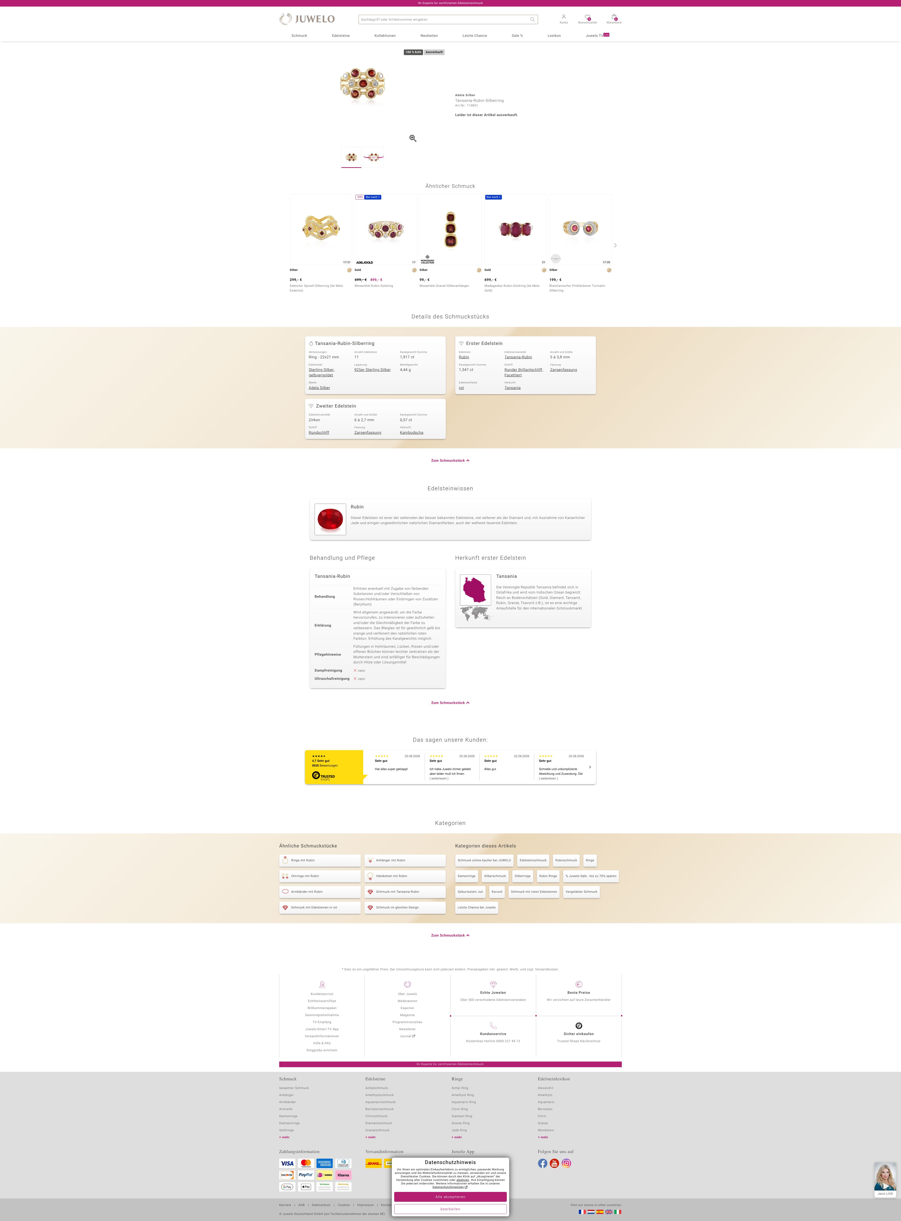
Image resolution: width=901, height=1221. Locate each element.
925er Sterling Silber (372, 370)
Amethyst (545, 1095)
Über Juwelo (407, 994)
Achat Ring (460, 1088)
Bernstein (545, 1109)
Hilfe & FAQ (322, 1043)
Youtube (554, 1163)
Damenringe (467, 876)
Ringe (590, 860)
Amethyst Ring (463, 1095)
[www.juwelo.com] (608, 1212)
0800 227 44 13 (508, 1041)
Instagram (566, 1163)
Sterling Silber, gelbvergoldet (322, 372)
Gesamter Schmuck (294, 1088)
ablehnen (463, 1180)
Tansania (512, 388)
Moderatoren (407, 1001)
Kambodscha (412, 432)
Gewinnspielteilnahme (322, 1015)
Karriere (285, 1205)
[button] (563, 19)
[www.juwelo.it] (617, 1212)
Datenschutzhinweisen (448, 1187)
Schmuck (299, 35)
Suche (533, 19)
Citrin (542, 1116)
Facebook (542, 1163)
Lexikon (554, 35)
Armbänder (287, 1102)
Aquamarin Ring (464, 1102)
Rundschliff (319, 432)
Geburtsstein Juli (470, 892)
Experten (407, 1008)
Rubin (464, 357)
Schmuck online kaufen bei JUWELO (484, 860)
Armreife (286, 1109)
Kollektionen (385, 35)
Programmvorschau (408, 1022)
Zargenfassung (563, 370)
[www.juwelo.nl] (591, 1212)
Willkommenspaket (321, 1008)
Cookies (344, 1205)
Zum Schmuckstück (448, 460)
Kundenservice (322, 994)
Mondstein (546, 1130)
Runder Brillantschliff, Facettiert (523, 372)
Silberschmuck (495, 876)
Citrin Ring (460, 1109)
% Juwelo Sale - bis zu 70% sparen (591, 876)
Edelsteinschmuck (533, 860)
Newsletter (407, 1029)
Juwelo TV (597, 35)
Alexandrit (546, 1088)
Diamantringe (289, 1123)
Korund (497, 892)
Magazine (407, 1015)
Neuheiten (429, 35)
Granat (543, 1123)
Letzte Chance (475, 35)
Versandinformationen (322, 1036)
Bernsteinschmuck (380, 1109)
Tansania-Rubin (518, 357)
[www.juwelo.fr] (582, 1212)
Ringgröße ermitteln (322, 1050)
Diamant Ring (462, 1116)
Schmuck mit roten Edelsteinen (534, 892)
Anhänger (286, 1095)
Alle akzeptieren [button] (450, 1197)
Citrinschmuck (377, 1116)
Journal (406, 1036)
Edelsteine (341, 35)
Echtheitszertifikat (322, 1001)
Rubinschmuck (566, 860)
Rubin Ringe (548, 876)
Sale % (517, 35)
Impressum (365, 1205)
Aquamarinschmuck (381, 1102)
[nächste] (614, 245)
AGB (301, 1205)
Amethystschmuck (380, 1095)
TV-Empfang (322, 1022)
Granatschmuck (378, 1130)
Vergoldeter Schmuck (581, 892)
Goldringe (286, 1130)
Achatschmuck (377, 1088)
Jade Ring (459, 1130)
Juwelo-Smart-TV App (322, 1029)
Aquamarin (546, 1102)
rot (461, 388)
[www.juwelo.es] (599, 1212)
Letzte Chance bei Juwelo (477, 907)
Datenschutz (321, 1205)
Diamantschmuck (379, 1123)
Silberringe (523, 876)
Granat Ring (461, 1123)
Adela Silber (319, 388)
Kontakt (387, 1205)
